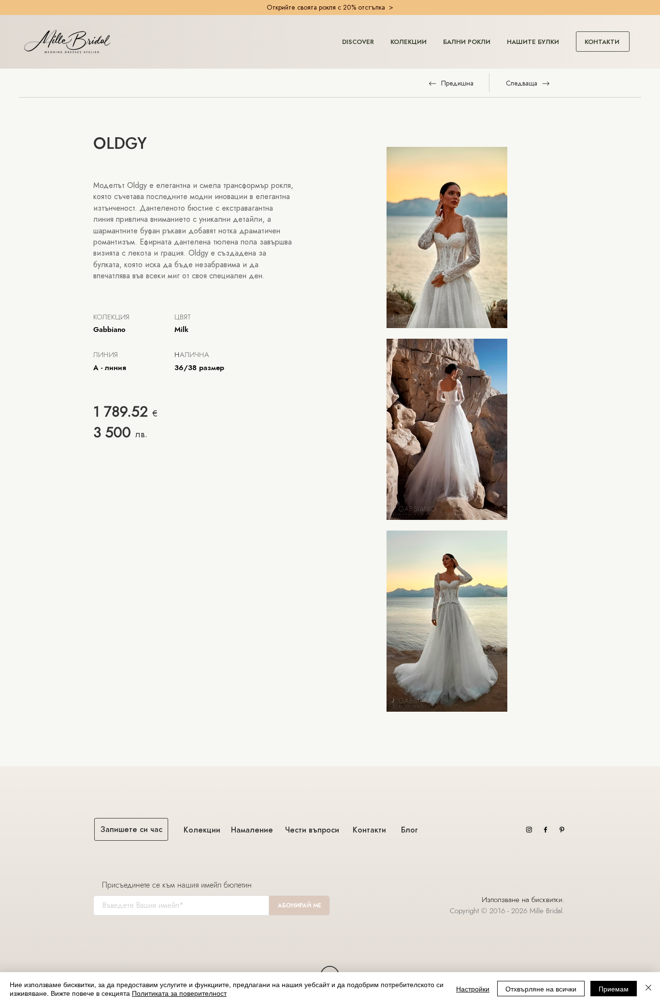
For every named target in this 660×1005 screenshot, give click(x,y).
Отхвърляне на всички (540, 988)
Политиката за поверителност (179, 993)
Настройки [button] (472, 988)
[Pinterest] (562, 829)
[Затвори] (648, 988)
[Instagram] (529, 829)
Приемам (614, 988)
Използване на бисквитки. (524, 899)
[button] (358, 38)
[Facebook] (545, 829)
